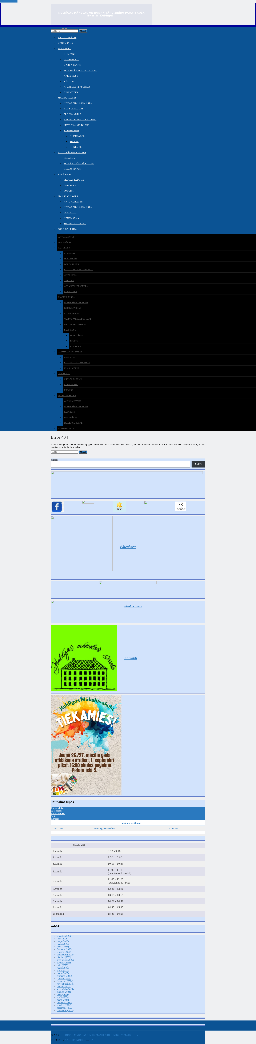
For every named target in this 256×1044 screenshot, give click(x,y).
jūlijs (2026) (62, 938)
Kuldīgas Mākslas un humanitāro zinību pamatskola (101, 13)
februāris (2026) (64, 949)
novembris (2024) (65, 984)
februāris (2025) (64, 976)
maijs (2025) (63, 968)
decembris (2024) (65, 981)
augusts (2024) (64, 992)
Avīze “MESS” (58, 813)
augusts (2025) (64, 962)
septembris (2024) (65, 989)
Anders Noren (75, 1040)
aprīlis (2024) (63, 997)
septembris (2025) (65, 960)
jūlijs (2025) (62, 965)
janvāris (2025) (64, 978)
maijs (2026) (63, 944)
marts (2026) (63, 946)
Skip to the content (8, 1)
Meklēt (54, 459)
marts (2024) (63, 1000)
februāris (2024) (64, 1002)
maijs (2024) (63, 994)
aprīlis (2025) (63, 970)
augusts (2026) (64, 936)
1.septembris (57, 808)
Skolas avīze (133, 606)
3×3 (53, 816)
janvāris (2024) (64, 1005)
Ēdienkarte (128, 547)
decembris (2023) (65, 1008)
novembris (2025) (65, 954)
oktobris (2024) (64, 986)
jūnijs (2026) (63, 941)
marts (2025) (63, 973)
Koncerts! (55, 819)
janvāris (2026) (64, 952)
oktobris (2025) (64, 957)
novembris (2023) (65, 1010)
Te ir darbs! (56, 811)
